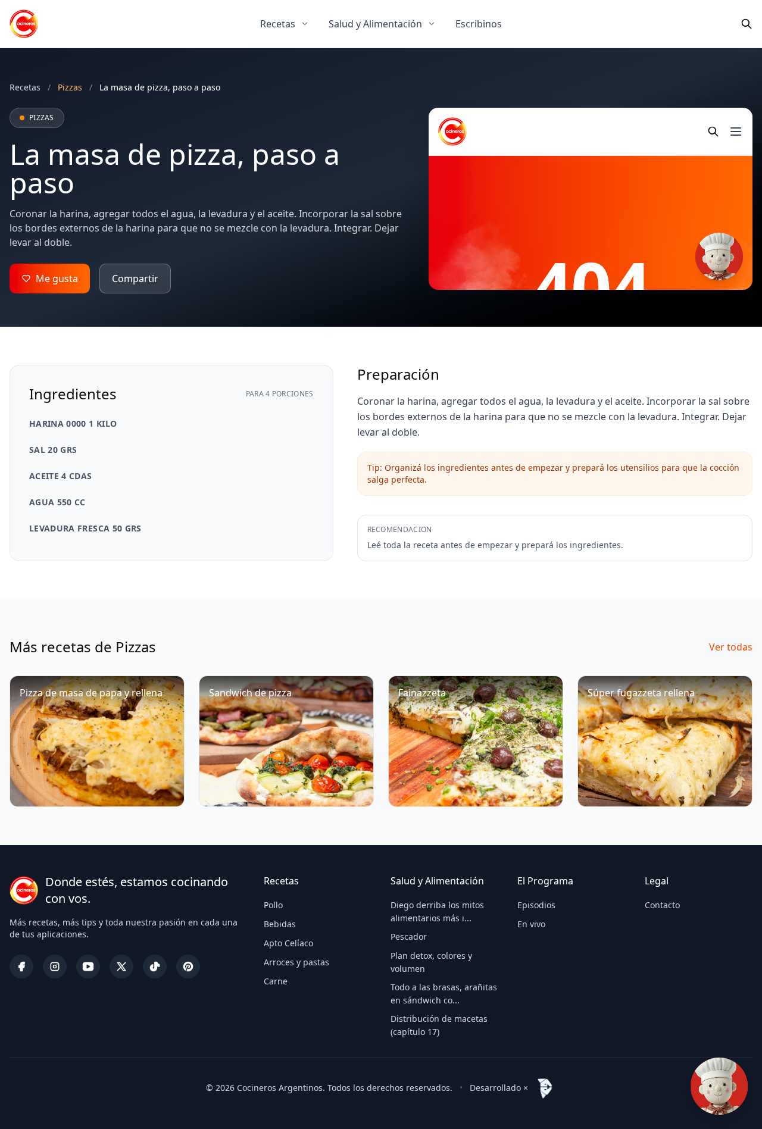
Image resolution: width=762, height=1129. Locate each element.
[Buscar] (746, 24)
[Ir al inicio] (24, 24)
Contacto (662, 905)
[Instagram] (55, 966)
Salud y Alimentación (375, 23)
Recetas (277, 23)
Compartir (135, 278)
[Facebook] (21, 966)
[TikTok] (155, 966)
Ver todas (730, 646)
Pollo (273, 905)
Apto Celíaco (288, 943)
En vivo (531, 924)
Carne (276, 981)
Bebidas (280, 924)
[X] (121, 966)
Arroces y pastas (296, 962)
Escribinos (478, 23)
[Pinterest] (188, 966)
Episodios (536, 905)
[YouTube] (88, 966)
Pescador (409, 936)
